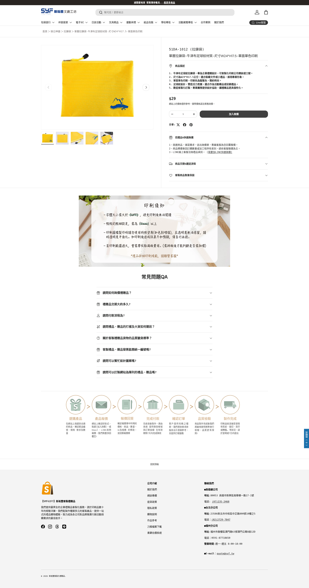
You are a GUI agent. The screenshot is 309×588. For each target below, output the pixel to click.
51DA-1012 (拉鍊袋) (186, 49)
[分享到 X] (178, 125)
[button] (266, 12)
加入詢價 (234, 114)
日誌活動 (96, 22)
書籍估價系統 (154, 532)
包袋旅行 (46, 22)
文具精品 (114, 22)
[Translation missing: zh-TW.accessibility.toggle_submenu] (53, 22)
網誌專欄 (152, 495)
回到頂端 (154, 464)
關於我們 (219, 22)
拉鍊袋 (67, 31)
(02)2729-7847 (220, 519)
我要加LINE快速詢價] (220, 152)
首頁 (44, 31)
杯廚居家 (63, 22)
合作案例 (205, 22)
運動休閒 (131, 22)
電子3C (80, 22)
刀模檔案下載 (154, 526)
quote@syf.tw (225, 553)
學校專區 (166, 22)
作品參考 (152, 520)
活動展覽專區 (185, 22)
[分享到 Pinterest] (191, 125)
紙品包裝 (148, 22)
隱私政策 (152, 508)
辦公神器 (55, 31)
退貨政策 (152, 501)
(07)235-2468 (220, 501)
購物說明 (152, 514)
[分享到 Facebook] (184, 125)
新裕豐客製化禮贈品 (57, 576)
